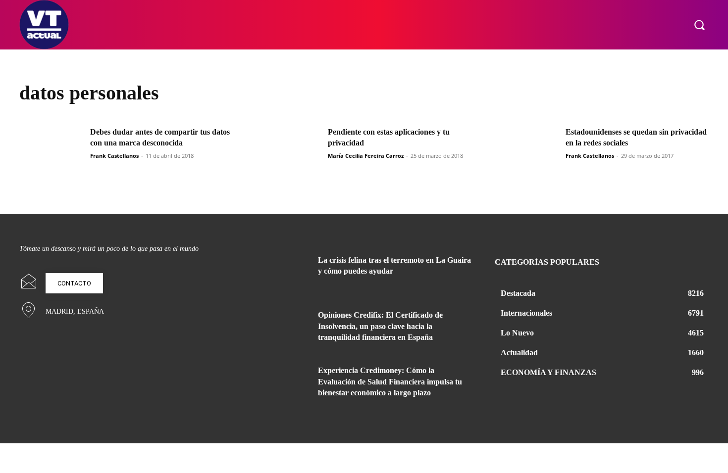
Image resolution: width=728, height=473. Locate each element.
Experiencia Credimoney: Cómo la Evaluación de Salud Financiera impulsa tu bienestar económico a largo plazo (390, 381)
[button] (699, 24)
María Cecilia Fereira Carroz (366, 155)
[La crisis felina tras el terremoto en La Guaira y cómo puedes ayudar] (284, 272)
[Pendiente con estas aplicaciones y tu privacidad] (289, 149)
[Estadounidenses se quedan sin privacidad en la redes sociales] (527, 149)
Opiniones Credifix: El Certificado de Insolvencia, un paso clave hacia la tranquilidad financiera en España (380, 326)
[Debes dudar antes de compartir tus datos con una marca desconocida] (51, 149)
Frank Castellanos (114, 155)
